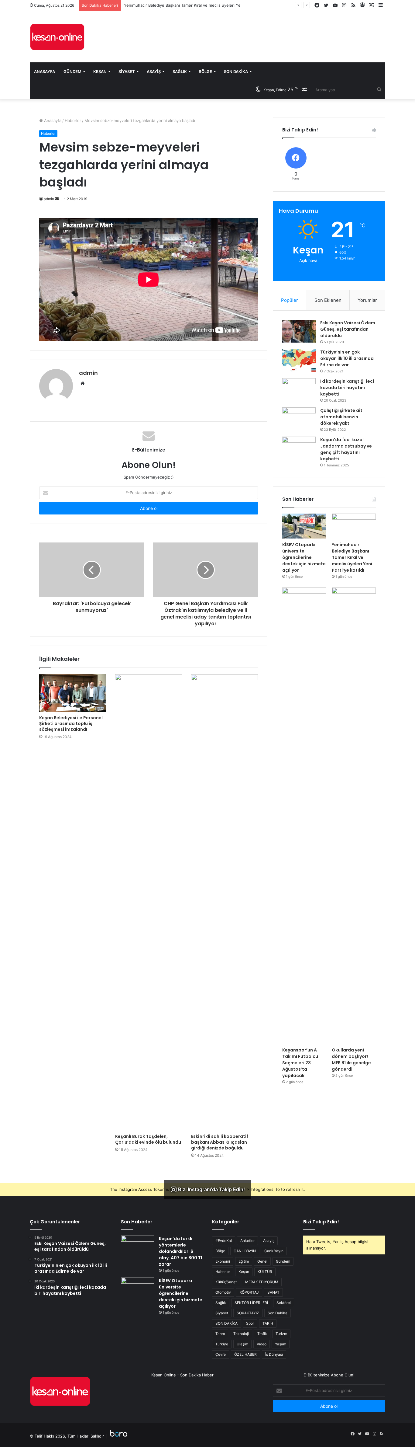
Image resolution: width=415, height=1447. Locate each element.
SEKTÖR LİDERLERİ (251, 1302)
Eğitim (243, 1261)
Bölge (205, 71)
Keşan (100, 71)
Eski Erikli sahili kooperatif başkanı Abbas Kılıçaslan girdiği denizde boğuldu (219, 1142)
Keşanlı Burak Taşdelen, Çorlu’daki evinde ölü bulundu (148, 1139)
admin (88, 373)
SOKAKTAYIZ (248, 1313)
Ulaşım (242, 1344)
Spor (250, 1323)
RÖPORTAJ (249, 1292)
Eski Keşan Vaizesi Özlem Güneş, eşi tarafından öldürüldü (347, 329)
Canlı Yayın (273, 1251)
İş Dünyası (274, 1354)
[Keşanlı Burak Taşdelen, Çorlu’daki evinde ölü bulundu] (148, 902)
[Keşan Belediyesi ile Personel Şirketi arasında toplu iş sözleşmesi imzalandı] (72, 693)
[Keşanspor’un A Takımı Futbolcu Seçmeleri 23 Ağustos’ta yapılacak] (304, 816)
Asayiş (154, 71)
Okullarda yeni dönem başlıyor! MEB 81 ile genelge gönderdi (351, 1059)
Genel (262, 1261)
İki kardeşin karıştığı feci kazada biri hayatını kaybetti (347, 387)
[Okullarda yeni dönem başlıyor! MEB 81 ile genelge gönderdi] (354, 816)
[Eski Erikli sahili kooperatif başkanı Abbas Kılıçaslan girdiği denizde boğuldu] (224, 902)
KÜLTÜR (265, 1271)
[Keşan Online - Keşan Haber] (57, 36)
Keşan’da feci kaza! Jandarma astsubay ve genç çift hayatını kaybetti (346, 449)
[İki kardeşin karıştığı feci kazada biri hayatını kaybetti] (299, 389)
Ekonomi (222, 1261)
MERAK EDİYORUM (261, 1282)
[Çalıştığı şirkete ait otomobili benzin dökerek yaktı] (299, 418)
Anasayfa (44, 71)
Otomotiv (223, 1292)
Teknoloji (241, 1333)
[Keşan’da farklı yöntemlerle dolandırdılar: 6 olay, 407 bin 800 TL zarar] (137, 1247)
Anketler (247, 1240)
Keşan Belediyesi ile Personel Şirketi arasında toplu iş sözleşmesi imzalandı (71, 723)
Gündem (72, 71)
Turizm (281, 1333)
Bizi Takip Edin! (321, 1222)
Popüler (289, 300)
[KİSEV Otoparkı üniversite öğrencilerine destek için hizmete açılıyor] (304, 526)
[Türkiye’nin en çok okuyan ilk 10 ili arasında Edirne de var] (299, 360)
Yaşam (280, 1344)
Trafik (262, 1333)
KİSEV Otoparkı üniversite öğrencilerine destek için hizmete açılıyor (304, 557)
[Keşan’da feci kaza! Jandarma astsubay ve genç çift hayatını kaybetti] (299, 448)
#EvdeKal (223, 1240)
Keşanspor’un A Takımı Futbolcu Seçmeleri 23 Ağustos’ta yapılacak (300, 1063)
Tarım (220, 1333)
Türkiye (221, 1344)
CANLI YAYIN (245, 1251)
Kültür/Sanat (226, 1282)
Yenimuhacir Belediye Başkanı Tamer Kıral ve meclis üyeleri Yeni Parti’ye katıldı (197, 5)
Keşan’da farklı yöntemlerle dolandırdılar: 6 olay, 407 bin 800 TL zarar (181, 1251)
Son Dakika (236, 71)
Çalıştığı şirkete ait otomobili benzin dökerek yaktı (341, 416)
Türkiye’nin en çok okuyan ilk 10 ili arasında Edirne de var (347, 358)
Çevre (220, 1354)
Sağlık (180, 71)
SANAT (273, 1292)
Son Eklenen (327, 300)
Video (261, 1344)
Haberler (73, 120)
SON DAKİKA (226, 1323)
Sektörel (283, 1302)
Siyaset (126, 71)
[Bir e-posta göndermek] (57, 199)
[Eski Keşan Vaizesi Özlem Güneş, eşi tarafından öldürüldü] (299, 331)
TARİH (267, 1323)
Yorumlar (367, 300)
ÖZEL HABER (245, 1354)
